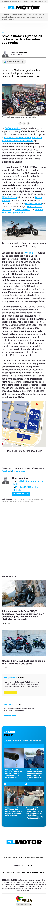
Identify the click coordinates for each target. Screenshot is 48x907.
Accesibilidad (26, 860)
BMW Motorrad (20, 499)
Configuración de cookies (35, 857)
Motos (4, 32)
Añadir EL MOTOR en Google (15, 62)
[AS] (12, 873)
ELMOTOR (7, 740)
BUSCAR (10, 715)
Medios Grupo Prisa (24, 904)
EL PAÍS (25, 740)
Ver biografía (18, 494)
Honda (4, 501)
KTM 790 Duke (22, 209)
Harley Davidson (37, 499)
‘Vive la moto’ (30, 252)
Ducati (28, 499)
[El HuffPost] (33, 873)
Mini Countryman (36, 1)
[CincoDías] (20, 873)
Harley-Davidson (33, 203)
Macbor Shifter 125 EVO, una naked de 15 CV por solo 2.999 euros (23, 662)
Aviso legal (7, 857)
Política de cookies (15, 860)
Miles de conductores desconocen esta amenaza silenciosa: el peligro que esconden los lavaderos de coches (13, 812)
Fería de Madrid (12, 128)
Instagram (20, 471)
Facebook (6, 471)
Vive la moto (29, 501)
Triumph (21, 501)
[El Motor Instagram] (26, 866)
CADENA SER (37, 740)
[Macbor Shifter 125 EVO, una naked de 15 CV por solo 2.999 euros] (24, 643)
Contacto (35, 860)
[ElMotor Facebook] (20, 866)
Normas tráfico (15, 1)
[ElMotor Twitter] (23, 866)
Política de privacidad (19, 857)
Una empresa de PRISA (24, 898)
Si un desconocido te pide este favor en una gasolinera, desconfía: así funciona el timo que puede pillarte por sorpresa (34, 774)
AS (31, 740)
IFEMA (9, 501)
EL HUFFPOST (17, 740)
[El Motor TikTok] (29, 866)
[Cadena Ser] (42, 873)
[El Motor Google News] (32, 866)
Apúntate (11, 692)
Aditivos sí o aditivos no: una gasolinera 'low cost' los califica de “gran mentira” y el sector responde (13, 773)
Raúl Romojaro (20, 53)
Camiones (25, 1)
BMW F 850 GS (9, 197)
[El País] (6, 873)
